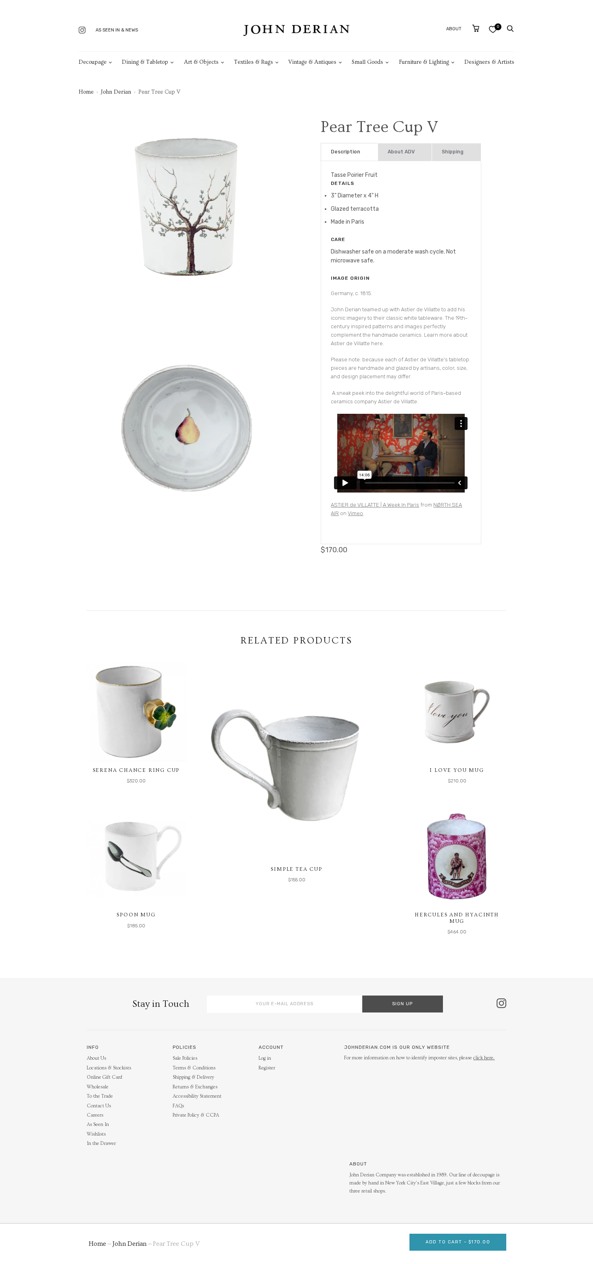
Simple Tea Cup (296, 869)
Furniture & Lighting (424, 62)
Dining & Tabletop (145, 62)
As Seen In (98, 1124)
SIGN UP (402, 1003)
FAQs (178, 1106)
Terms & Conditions (194, 1068)
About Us (96, 1058)
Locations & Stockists (109, 1068)
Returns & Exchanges (195, 1087)
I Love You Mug (457, 770)
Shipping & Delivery (193, 1077)
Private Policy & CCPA (196, 1115)
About (453, 28)
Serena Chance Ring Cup (136, 770)
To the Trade (100, 1096)
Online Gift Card (104, 1077)
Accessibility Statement (197, 1096)
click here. (484, 1058)
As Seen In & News (117, 30)
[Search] (510, 29)
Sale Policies (185, 1058)
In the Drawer (101, 1143)
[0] (492, 29)
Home (86, 92)
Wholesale (98, 1087)
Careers (95, 1115)
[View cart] (475, 28)
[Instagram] (82, 31)
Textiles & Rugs (253, 62)
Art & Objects (201, 62)
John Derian (116, 92)
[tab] (349, 152)
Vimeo (355, 513)
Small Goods (367, 62)
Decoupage (92, 62)
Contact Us (99, 1106)
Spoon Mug (136, 915)
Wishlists (96, 1134)
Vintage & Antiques (312, 62)
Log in (265, 1058)
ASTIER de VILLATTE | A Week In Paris (375, 505)
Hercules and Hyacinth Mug (457, 918)
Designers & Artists (489, 62)
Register (267, 1068)
